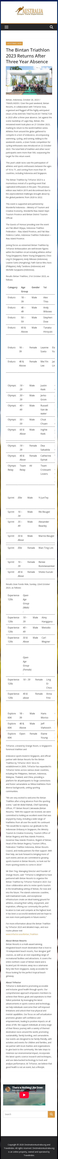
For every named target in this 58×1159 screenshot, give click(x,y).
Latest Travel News (14, 43)
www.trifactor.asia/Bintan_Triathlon (22, 934)
